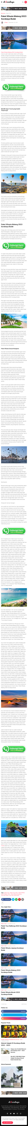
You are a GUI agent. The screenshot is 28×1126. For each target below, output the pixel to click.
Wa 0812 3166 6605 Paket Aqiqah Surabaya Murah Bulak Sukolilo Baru (18, 1058)
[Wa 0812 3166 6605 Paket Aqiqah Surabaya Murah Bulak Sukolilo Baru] (5, 1058)
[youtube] (14, 1113)
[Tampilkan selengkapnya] (2, 902)
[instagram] (17, 1113)
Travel (2, 845)
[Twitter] (13, 899)
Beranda (3, 13)
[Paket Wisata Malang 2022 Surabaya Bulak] (14, 959)
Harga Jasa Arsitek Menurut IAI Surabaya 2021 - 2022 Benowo (18, 1050)
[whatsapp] (20, 1113)
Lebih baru (4, 1004)
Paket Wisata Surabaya (16, 894)
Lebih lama (23, 1004)
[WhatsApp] (16, 899)
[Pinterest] (19, 899)
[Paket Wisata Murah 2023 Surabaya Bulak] (14, 981)
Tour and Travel (4, 895)
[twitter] (10, 1113)
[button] (1, 2)
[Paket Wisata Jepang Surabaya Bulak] (14, 937)
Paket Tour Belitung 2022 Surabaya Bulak (14, 927)
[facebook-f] (7, 1113)
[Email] (22, 899)
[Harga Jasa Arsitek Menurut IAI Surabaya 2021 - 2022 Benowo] (5, 1051)
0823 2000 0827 (20, 1119)
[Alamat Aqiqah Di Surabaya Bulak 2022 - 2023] (14, 1031)
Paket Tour (8, 13)
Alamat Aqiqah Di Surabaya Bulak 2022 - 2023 (13, 1044)
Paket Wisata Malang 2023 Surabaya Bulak (12, 52)
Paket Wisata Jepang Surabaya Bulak (12, 949)
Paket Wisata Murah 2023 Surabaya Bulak (10, 993)
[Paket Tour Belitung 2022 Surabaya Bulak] (14, 915)
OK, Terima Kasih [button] (8, 1122)
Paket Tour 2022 (14, 892)
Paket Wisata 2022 (5, 894)
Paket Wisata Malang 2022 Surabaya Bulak (10, 971)
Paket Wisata (21, 892)
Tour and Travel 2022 (14, 895)
